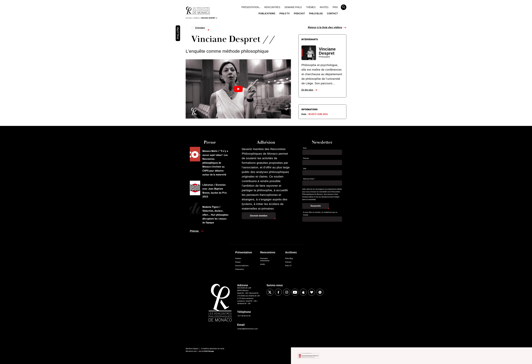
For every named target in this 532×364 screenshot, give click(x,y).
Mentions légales (192, 349)
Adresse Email (309, 179)
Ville (304, 169)
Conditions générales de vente (212, 349)
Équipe (238, 262)
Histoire (238, 258)
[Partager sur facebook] (179, 215)
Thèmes (311, 7)
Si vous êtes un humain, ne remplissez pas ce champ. (320, 213)
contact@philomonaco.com (247, 329)
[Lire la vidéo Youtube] (238, 89)
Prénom (306, 158)
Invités (324, 7)
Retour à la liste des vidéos (325, 27)
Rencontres (272, 7)
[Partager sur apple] (303, 292)
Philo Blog (316, 13)
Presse (194, 230)
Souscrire (315, 206)
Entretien (200, 28)
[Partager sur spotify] (319, 292)
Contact (332, 13)
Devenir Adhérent (241, 266)
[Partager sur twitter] (179, 223)
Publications (267, 13)
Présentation (250, 7)
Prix (335, 7)
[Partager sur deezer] (311, 292)
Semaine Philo (293, 7)
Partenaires (239, 269)
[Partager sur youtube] (294, 292)
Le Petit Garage (208, 351)
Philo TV (284, 13)
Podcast (299, 13)
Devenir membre (258, 216)
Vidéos (196, 18)
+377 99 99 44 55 (243, 316)
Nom (305, 148)
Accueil (189, 18)
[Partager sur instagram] (286, 292)
